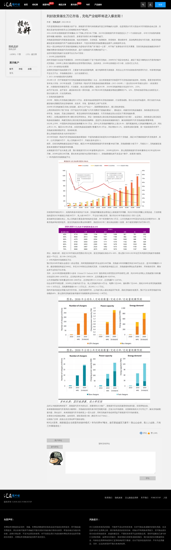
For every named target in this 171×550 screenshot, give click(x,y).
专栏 (88, 5)
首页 (26, 5)
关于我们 (144, 498)
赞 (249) (154, 433)
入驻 (165, 498)
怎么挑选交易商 (131, 498)
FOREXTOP (156, 498)
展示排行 (74, 5)
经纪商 (35, 5)
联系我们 (108, 498)
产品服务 (98, 5)
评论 (145, 433)
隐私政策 (118, 498)
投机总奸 (13, 46)
